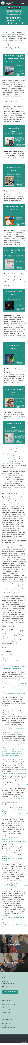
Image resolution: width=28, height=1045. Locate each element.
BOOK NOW (10, 7)
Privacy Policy (5, 1038)
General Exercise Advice (14, 14)
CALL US (18, 7)
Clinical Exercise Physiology (14, 11)
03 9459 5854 (7, 1023)
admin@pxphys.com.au (10, 1027)
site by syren (24, 1042)
